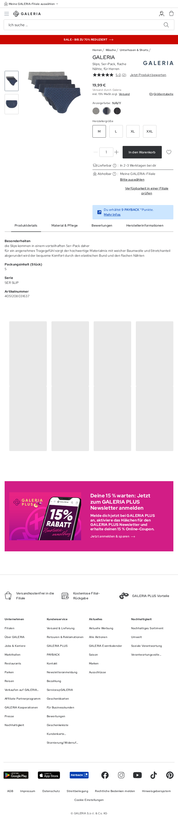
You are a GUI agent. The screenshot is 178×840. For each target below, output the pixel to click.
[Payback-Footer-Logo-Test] (79, 775)
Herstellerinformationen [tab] (144, 225)
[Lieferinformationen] (114, 165)
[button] (31, 3)
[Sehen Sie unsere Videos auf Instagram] (121, 775)
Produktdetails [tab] (26, 225)
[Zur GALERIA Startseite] (27, 14)
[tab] (54, 92)
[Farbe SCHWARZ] (117, 110)
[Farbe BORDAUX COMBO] (95, 110)
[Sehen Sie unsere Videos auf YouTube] (137, 775)
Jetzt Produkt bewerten (148, 75)
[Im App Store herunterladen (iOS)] (49, 775)
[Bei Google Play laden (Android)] (16, 775)
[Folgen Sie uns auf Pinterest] (170, 775)
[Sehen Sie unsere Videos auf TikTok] (153, 775)
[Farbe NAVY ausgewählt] (106, 110)
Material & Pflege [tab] (64, 225)
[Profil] (162, 14)
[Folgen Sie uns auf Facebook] (105, 775)
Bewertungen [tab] (102, 225)
